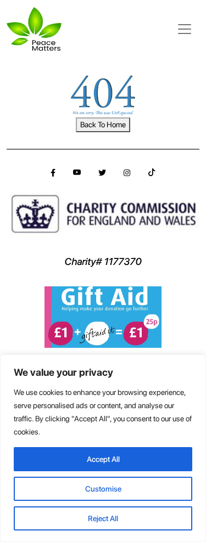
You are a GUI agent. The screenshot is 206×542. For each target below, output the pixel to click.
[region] (103, 448)
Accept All (103, 459)
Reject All (103, 518)
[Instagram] (127, 173)
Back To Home (103, 124)
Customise (103, 488)
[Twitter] (102, 173)
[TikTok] (151, 173)
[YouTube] (77, 173)
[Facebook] (53, 173)
